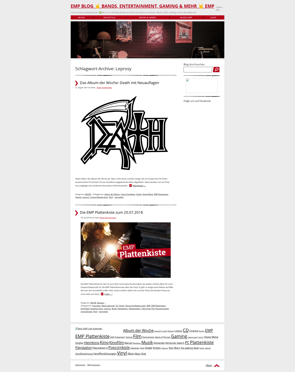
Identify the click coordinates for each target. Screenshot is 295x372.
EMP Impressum (93, 365)
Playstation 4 (100, 348)
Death (139, 194)
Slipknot (164, 348)
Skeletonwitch (134, 308)
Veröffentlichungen (104, 353)
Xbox (131, 353)
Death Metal (147, 194)
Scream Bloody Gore (99, 197)
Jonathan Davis (96, 308)
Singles (157, 348)
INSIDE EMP (186, 17)
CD (117, 305)
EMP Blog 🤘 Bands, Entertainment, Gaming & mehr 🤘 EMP (142, 6)
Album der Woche (112, 194)
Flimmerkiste (148, 337)
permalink (119, 197)
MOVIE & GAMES (147, 17)
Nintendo (159, 343)
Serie (142, 348)
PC (187, 342)
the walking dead (190, 347)
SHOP (213, 17)
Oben (209, 365)
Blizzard (171, 331)
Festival (129, 337)
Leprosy (86, 197)
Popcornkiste (119, 347)
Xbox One (140, 353)
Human (78, 197)
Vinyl (111, 197)
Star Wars (174, 348)
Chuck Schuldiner (128, 194)
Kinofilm (116, 342)
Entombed (85, 308)
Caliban (178, 330)
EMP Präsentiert (117, 337)
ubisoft (208, 348)
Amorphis (96, 305)
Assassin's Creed (160, 331)
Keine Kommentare (104, 88)
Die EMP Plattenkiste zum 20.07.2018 (111, 212)
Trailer (201, 348)
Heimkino (91, 342)
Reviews (100, 302)
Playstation (83, 347)
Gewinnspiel (193, 337)
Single (148, 348)
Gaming (179, 336)
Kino (104, 342)
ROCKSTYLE (109, 17)
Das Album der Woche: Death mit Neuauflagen (119, 83)
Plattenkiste (123, 308)
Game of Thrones (162, 337)
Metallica (137, 343)
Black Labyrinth (108, 305)
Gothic (200, 337)
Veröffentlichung (84, 353)
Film (137, 336)
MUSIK (81, 17)
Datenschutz (80, 365)
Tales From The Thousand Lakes (155, 308)
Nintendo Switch (174, 343)
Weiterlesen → (139, 185)
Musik (114, 308)
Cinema (193, 331)
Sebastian (134, 348)
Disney (202, 331)
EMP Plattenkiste (161, 194)
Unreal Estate (86, 311)
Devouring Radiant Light (135, 305)
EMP (148, 305)
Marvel (128, 343)
